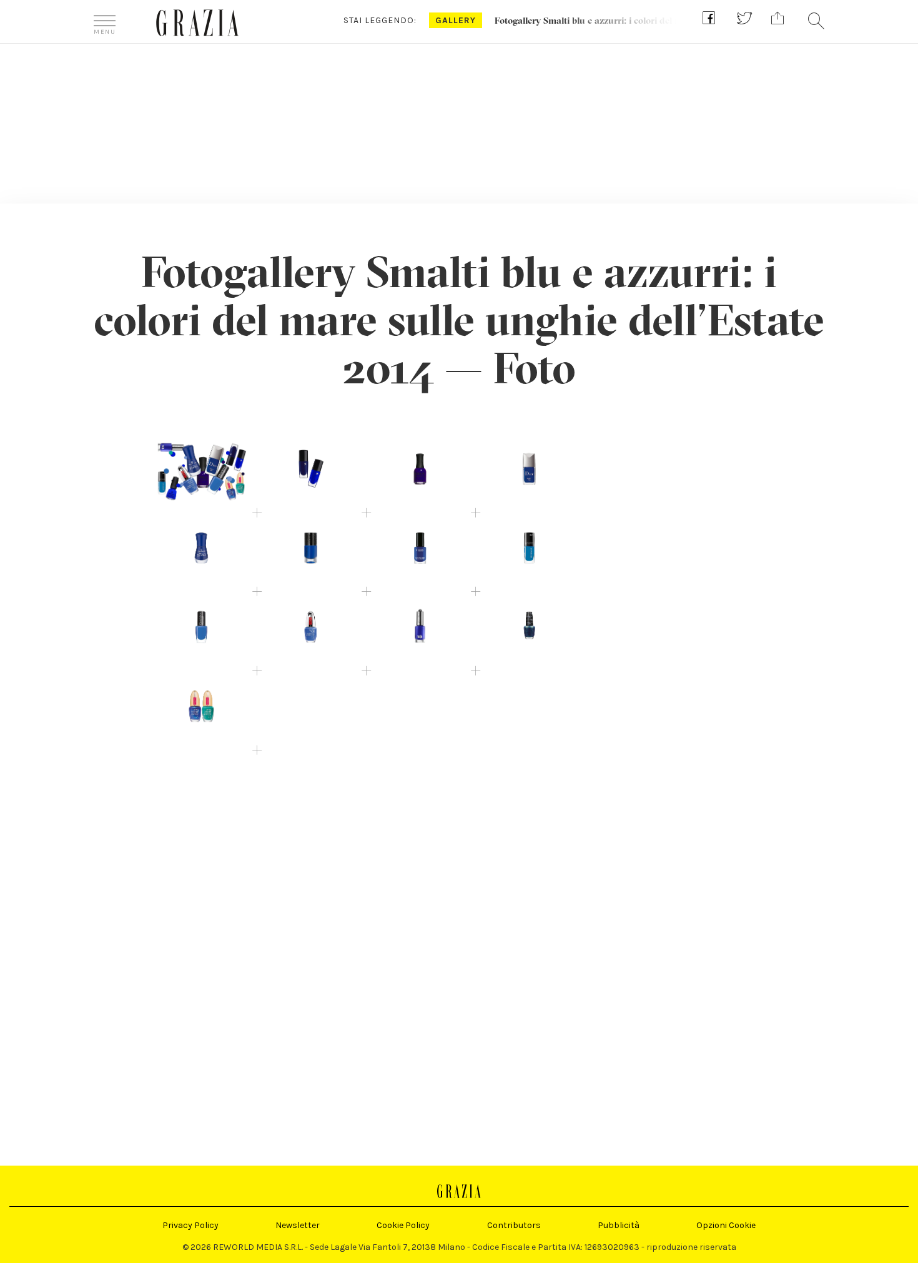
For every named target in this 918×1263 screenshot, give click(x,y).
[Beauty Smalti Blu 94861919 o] (420, 629)
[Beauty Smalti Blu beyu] (201, 629)
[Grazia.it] (197, 22)
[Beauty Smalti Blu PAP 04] (420, 551)
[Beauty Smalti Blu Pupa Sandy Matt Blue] (310, 629)
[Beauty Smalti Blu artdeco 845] (529, 551)
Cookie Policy (403, 1225)
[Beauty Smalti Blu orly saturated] (420, 471)
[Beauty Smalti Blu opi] (529, 629)
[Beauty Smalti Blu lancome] (310, 471)
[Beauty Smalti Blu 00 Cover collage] (201, 471)
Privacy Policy (190, 1225)
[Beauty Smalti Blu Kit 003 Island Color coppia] (201, 709)
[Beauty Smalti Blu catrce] (310, 551)
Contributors (514, 1225)
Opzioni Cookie (726, 1225)
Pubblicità (618, 1225)
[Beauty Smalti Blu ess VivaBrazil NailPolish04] (201, 551)
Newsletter (297, 1225)
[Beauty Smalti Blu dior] (529, 471)
